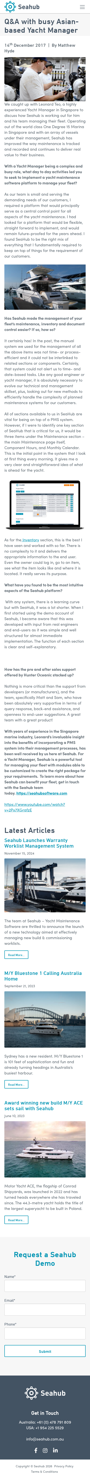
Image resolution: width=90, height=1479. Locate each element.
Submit (45, 1351)
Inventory (30, 539)
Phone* (10, 1324)
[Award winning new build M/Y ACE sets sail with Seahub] (45, 1149)
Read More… (16, 955)
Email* (9, 1300)
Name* (10, 1276)
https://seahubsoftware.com (41, 793)
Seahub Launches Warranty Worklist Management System (39, 842)
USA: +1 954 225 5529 (45, 1427)
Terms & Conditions (44, 1471)
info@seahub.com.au (45, 1439)
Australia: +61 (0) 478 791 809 (45, 1422)
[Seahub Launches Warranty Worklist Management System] (45, 885)
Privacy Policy (63, 1466)
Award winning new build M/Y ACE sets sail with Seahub (43, 1105)
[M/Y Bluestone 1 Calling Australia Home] (45, 1019)
